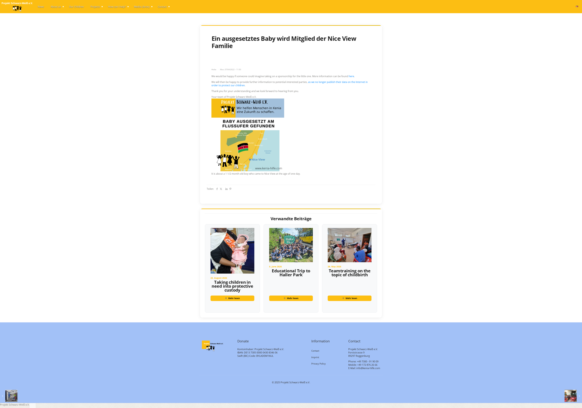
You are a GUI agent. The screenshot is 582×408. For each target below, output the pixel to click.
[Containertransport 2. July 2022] (8, 396)
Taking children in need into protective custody (232, 286)
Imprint (315, 357)
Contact (315, 350)
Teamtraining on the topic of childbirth (349, 273)
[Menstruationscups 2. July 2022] (573, 396)
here (351, 76)
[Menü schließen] (33, 405)
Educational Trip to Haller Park (291, 273)
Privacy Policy (318, 363)
